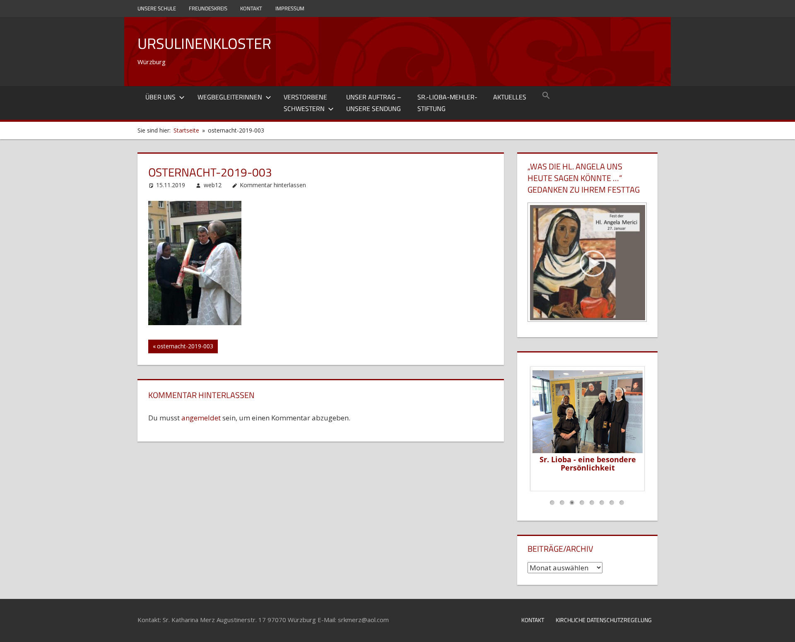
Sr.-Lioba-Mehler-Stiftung (447, 102)
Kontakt (251, 8)
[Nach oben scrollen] (781, 628)
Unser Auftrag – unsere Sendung (373, 102)
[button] (546, 96)
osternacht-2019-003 (185, 347)
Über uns (160, 97)
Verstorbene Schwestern (305, 102)
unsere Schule (156, 8)
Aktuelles (509, 97)
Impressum (289, 8)
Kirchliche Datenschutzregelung (604, 619)
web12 (213, 185)
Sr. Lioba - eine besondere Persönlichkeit (587, 463)
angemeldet (201, 417)
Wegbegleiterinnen (230, 97)
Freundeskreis (208, 8)
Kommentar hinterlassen (273, 185)
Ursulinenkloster (204, 43)
